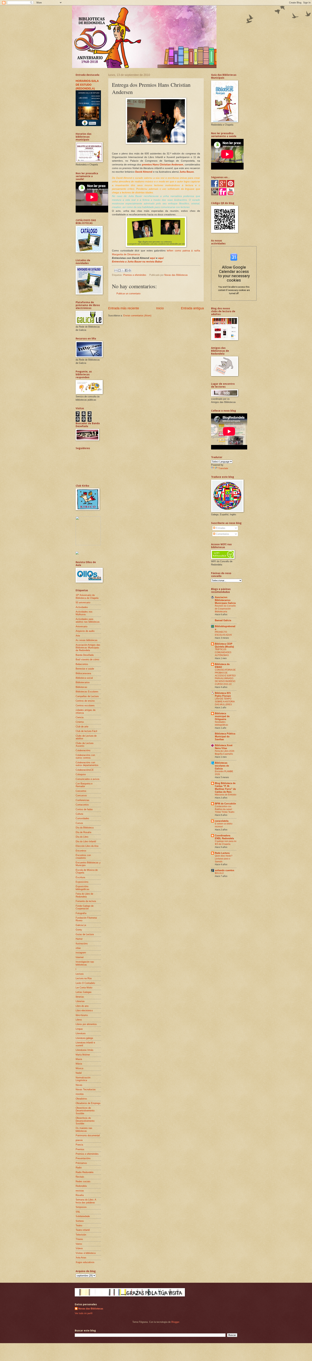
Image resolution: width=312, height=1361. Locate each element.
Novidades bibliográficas (221, 723)
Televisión (81, 1234)
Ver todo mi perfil (83, 1313)
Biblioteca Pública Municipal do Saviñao (225, 736)
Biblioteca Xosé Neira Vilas (223, 747)
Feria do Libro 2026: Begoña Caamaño (225, 752)
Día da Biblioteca (85, 827)
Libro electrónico (84, 1010)
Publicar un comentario (128, 293)
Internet (80, 957)
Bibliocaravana (83, 673)
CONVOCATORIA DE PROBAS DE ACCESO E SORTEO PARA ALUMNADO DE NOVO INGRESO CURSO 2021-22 (225, 677)
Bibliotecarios (83, 682)
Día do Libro (82, 836)
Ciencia (79, 717)
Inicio (160, 308)
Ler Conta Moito (84, 987)
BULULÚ (219, 873)
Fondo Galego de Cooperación (85, 907)
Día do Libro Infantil (86, 841)
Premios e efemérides (134, 275)
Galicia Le (81, 925)
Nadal (79, 1073)
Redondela (81, 1186)
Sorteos (80, 1221)
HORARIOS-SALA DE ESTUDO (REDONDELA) (87, 84)
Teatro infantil (83, 1230)
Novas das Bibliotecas (90, 1308)
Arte (78, 635)
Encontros (81, 850)
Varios (79, 1244)
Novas (79, 1085)
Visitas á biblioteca (86, 1253)
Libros (79, 1019)
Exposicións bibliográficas (82, 887)
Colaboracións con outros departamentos (87, 764)
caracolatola (221, 821)
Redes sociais (83, 1181)
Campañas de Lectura (87, 696)
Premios (80, 1149)
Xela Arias (81, 1257)
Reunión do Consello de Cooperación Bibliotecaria (225, 609)
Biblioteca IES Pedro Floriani (223, 694)
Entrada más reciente (123, 308)
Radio (79, 1167)
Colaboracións (83, 750)
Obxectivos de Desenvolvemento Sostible (85, 1111)
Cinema (80, 722)
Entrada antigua (192, 308)
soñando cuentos (224, 870)
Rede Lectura (222, 853)
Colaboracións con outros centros (85, 756)
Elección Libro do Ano (87, 846)
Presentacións (83, 1158)
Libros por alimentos (86, 1024)
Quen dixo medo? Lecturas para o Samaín (223, 859)
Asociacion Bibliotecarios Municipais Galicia (225, 600)
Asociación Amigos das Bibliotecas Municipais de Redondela (88, 648)
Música (79, 1068)
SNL (78, 1211)
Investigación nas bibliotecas (85, 963)
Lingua (79, 1029)
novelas (80, 1094)
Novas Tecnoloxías (86, 1089)
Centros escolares (85, 705)
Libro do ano (82, 1006)
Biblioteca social (84, 678)
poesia (79, 1140)
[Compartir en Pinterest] (129, 270)
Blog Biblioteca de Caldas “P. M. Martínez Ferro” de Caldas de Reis (225, 787)
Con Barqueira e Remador (84, 785)
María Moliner (83, 1054)
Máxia (79, 1063)
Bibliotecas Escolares (87, 691)
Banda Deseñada (85, 655)
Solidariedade (83, 1216)
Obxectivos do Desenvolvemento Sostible (85, 1121)
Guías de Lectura (85, 934)
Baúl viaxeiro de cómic (87, 659)
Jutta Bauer (186, 171)
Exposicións (82, 882)
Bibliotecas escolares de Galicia (222, 765)
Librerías (80, 1001)
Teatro (79, 1225)
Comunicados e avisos (87, 779)
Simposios (81, 1207)
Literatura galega (84, 1038)
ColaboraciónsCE (85, 770)
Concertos (81, 791)
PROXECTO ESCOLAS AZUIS (223, 633)
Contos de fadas (84, 809)
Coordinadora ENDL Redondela (224, 837)
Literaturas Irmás (84, 1050)
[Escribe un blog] (119, 270)
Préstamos (81, 1163)
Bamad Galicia (223, 620)
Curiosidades (82, 818)
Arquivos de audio (85, 631)
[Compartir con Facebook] (126, 270)
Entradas (220, 528)
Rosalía (80, 1195)
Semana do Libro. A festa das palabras (86, 1201)
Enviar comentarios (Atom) (137, 315)
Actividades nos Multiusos (84, 613)
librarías (80, 996)
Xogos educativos (85, 1262)
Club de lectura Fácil (86, 731)
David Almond (143, 171)
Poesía (79, 1144)
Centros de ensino (85, 700)
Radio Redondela (84, 1172)
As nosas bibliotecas (87, 640)
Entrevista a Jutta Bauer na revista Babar (137, 261)
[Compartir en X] (123, 270)
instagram (81, 952)
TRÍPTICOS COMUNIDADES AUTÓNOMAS (223, 652)
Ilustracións (82, 943)
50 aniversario (83, 602)
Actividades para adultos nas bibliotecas (88, 620)
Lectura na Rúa (84, 978)
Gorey (79, 929)
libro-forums (82, 1015)
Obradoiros (81, 1098)
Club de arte (82, 726)
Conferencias (82, 800)
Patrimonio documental (88, 1135)
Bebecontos (82, 664)
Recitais (80, 1176)
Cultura (79, 814)
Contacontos (82, 804)
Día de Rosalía (83, 832)
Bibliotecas (81, 687)
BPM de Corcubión (225, 803)
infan (78, 948)
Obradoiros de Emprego (88, 1103)
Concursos (81, 795)
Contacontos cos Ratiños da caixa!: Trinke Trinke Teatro (224, 809)
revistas (80, 1190)
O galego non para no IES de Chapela (225, 842)
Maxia (79, 1059)
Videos (79, 1248)
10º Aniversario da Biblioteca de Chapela (87, 596)
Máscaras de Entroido (225, 794)
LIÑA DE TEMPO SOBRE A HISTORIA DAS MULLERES (225, 701)
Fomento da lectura (86, 901)
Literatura (80, 1033)
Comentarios (222, 534)
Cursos (79, 823)
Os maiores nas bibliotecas (84, 1129)
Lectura (79, 974)
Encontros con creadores (83, 856)
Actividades (82, 607)
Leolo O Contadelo (85, 983)
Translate (223, 468)
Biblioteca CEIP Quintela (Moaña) (224, 645)
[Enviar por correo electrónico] (116, 270)
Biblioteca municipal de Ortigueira (222, 716)
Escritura (80, 877)
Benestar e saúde (85, 668)
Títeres (79, 1239)
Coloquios (81, 774)
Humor (79, 939)
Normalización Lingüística (83, 1079)
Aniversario (81, 626)
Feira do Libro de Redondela (84, 895)
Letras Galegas (84, 992)
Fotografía (81, 913)
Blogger (175, 1322)
